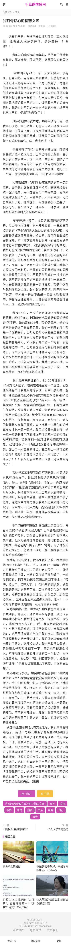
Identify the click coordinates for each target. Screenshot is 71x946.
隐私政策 (35, 930)
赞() (52, 26)
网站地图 (18, 930)
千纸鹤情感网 (35, 4)
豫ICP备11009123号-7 (35, 923)
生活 (40, 810)
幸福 (62, 803)
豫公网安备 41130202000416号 (35, 926)
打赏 (45, 793)
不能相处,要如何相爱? (15, 829)
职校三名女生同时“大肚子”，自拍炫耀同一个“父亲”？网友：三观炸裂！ (18, 903)
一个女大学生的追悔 (56, 829)
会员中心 (11, 940)
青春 (35, 816)
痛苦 (50, 810)
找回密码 (35, 940)
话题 (59, 940)
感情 (9, 810)
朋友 (29, 810)
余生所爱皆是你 (12, 866)
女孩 (52, 803)
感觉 (19, 810)
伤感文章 (7, 12)
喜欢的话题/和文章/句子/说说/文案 (24, 803)
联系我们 (52, 930)
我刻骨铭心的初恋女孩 (21, 21)
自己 (61, 810)
